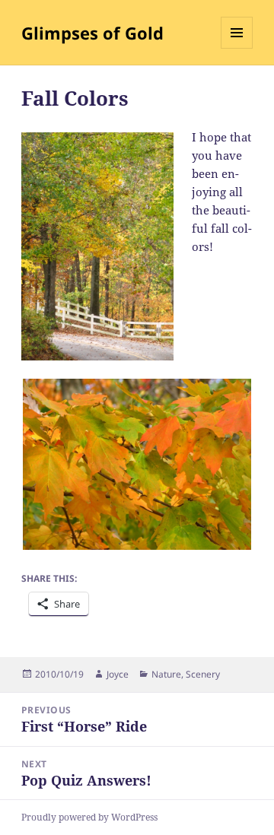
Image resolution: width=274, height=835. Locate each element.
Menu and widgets (237, 48)
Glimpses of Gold (92, 32)
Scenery (203, 674)
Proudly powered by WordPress (89, 817)
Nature (166, 674)
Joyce (118, 674)
